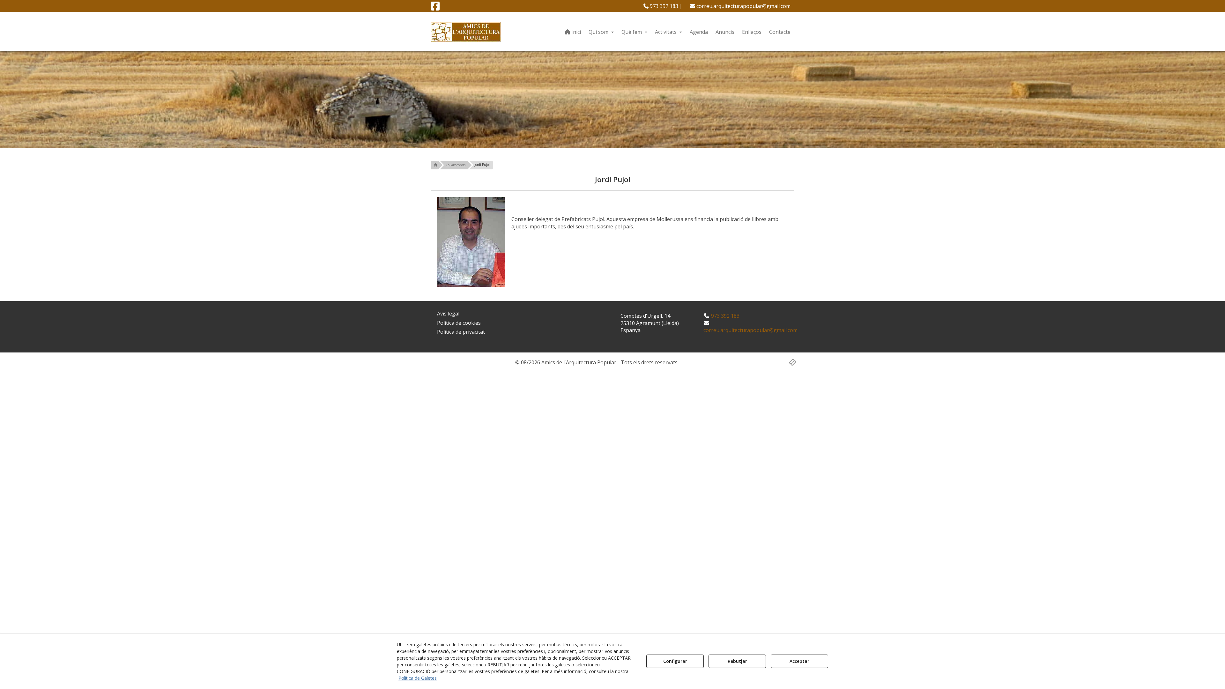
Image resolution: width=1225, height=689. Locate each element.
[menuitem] (663, 6)
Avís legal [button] (448, 313)
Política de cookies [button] (459, 322)
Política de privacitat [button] (461, 331)
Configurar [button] (675, 661)
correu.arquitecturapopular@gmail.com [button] (743, 6)
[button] (435, 7)
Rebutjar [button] (737, 661)
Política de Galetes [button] (417, 678)
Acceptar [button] (799, 661)
